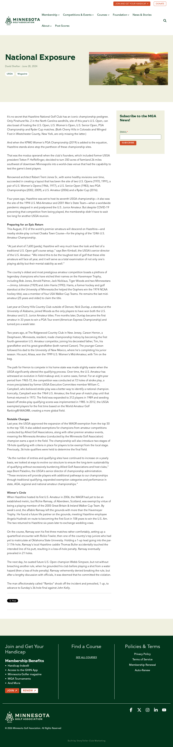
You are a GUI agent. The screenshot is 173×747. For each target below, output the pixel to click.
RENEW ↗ (29, 691)
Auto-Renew (142, 670)
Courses (102, 15)
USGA (10, 74)
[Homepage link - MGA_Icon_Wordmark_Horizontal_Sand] (27, 721)
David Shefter (13, 66)
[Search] (165, 20)
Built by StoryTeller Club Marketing (86, 741)
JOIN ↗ (12, 691)
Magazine (22, 74)
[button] (131, 711)
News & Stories (142, 15)
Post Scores (62, 26)
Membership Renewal (142, 665)
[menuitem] (130, 4)
